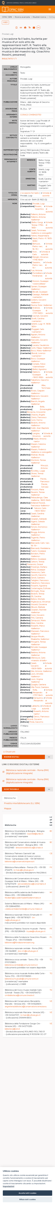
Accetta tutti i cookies (27, 1193)
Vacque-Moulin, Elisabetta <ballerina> (40, 637)
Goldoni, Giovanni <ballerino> (38, 301)
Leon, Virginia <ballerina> (37, 680)
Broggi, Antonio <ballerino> (38, 533)
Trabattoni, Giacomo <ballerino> (40, 381)
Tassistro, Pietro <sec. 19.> (37, 265)
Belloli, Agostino (39, 369)
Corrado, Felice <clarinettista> (38, 365)
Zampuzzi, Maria (38, 620)
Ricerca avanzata (22, 17)
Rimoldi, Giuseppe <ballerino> (39, 648)
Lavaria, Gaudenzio (40, 345)
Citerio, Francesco (39, 417)
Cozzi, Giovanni (37, 615)
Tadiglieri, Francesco (40, 580)
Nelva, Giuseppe (38, 570)
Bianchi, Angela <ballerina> (38, 402)
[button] (21, 27)
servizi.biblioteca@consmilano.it (32, 884)
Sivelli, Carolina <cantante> (37, 319)
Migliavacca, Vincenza (40, 602)
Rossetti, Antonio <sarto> (41, 712)
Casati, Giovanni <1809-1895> (36, 666)
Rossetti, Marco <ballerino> (38, 627)
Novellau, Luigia (38, 471)
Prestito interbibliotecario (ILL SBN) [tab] (22, 803)
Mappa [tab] (7, 808)
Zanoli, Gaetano (38, 578)
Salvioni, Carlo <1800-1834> (40, 509)
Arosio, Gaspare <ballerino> (38, 392)
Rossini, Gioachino (39, 207)
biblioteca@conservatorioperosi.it (19, 861)
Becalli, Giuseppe (39, 292)
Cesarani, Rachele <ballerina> (38, 611)
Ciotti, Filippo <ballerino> (41, 348)
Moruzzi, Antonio (44, 466)
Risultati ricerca (39, 17)
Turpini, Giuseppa (38, 551)
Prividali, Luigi (38, 204)
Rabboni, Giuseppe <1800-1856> (38, 374)
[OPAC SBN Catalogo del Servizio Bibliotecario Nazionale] (5, 9)
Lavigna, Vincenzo (36, 434)
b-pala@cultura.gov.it (36, 931)
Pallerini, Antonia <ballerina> (38, 218)
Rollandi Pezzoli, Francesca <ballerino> (40, 504)
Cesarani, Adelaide (39, 519)
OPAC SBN (7, 17)
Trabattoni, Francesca (40, 583)
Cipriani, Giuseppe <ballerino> (39, 287)
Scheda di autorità (46, 194)
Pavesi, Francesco (44, 480)
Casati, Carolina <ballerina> (37, 514)
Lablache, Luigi (35, 707)
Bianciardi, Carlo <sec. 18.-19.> (40, 544)
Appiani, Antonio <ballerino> (38, 335)
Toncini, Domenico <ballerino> (39, 528)
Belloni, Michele (38, 599)
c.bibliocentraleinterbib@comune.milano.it (23, 909)
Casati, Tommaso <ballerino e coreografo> (41, 231)
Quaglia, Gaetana (38, 684)
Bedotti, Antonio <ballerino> (38, 424)
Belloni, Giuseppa (38, 559)
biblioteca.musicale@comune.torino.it (21, 979)
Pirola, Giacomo (36, 722)
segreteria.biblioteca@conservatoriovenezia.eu (26, 1006)
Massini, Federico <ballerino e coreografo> (41, 450)
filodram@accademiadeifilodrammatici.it (23, 898)
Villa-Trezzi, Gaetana (40, 687)
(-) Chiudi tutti (9, 752)
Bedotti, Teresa (37, 594)
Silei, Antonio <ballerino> (41, 671)
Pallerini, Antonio (38, 214)
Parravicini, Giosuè (35, 564)
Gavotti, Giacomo (38, 575)
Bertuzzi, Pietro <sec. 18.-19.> (37, 246)
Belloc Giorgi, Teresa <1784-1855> (37, 225)
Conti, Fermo (36, 420)
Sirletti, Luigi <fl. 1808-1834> (41, 325)
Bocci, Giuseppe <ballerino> (38, 359)
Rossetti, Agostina (39, 586)
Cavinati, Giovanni (40, 316)
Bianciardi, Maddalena (40, 548)
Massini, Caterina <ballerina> (38, 445)
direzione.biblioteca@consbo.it (29, 848)
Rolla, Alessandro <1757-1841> (38, 692)
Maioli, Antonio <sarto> (39, 440)
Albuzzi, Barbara (38, 607)
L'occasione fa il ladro (29, 193)
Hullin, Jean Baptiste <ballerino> (40, 429)
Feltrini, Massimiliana (40, 236)
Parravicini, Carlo (38, 572)
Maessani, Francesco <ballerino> (40, 632)
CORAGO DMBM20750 (30, 115)
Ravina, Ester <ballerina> (41, 305)
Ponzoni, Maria (37, 489)
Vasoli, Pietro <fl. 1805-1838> (42, 239)
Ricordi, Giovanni (34, 719)
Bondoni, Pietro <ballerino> (38, 555)
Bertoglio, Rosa (38, 591)
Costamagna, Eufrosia (40, 588)
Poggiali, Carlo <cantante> (37, 330)
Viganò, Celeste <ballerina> (38, 522)
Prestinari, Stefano (39, 567)
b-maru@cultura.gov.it (24, 870)
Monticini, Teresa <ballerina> (38, 461)
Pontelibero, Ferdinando (37, 274)
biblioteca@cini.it (12, 1029)
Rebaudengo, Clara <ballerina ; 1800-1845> (41, 498)
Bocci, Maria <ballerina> (41, 350)
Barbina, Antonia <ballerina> (38, 653)
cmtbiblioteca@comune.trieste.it (19, 995)
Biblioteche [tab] (10, 798)
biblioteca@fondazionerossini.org (19, 942)
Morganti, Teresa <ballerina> (38, 643)
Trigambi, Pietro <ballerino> (38, 538)
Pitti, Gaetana (37, 618)
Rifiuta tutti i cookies (27, 1199)
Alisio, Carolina (37, 623)
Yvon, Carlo (34, 253)
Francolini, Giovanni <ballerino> (39, 341)
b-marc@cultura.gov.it (30, 1015)
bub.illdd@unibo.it (35, 834)
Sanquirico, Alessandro (38, 699)
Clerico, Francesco (41, 716)
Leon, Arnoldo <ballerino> (37, 675)
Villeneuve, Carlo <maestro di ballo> (39, 659)
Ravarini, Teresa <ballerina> (38, 493)
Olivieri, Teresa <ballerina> (37, 474)
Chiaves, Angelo (38, 415)
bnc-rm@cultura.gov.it (28, 951)
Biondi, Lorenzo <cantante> (38, 354)
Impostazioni (8, 1186)
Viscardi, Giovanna (39, 604)
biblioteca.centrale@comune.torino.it (21, 965)
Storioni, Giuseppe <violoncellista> (40, 282)
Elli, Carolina (36, 596)
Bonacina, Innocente (36, 412)
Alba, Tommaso (45, 386)
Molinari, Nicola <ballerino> (37, 456)
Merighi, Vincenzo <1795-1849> (40, 258)
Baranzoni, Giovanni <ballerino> (39, 397)
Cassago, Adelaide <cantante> (40, 295)
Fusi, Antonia (36, 270)
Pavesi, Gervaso (44, 485)
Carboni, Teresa (37, 562)
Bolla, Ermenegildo (46, 408)
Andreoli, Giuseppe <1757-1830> (37, 310)
